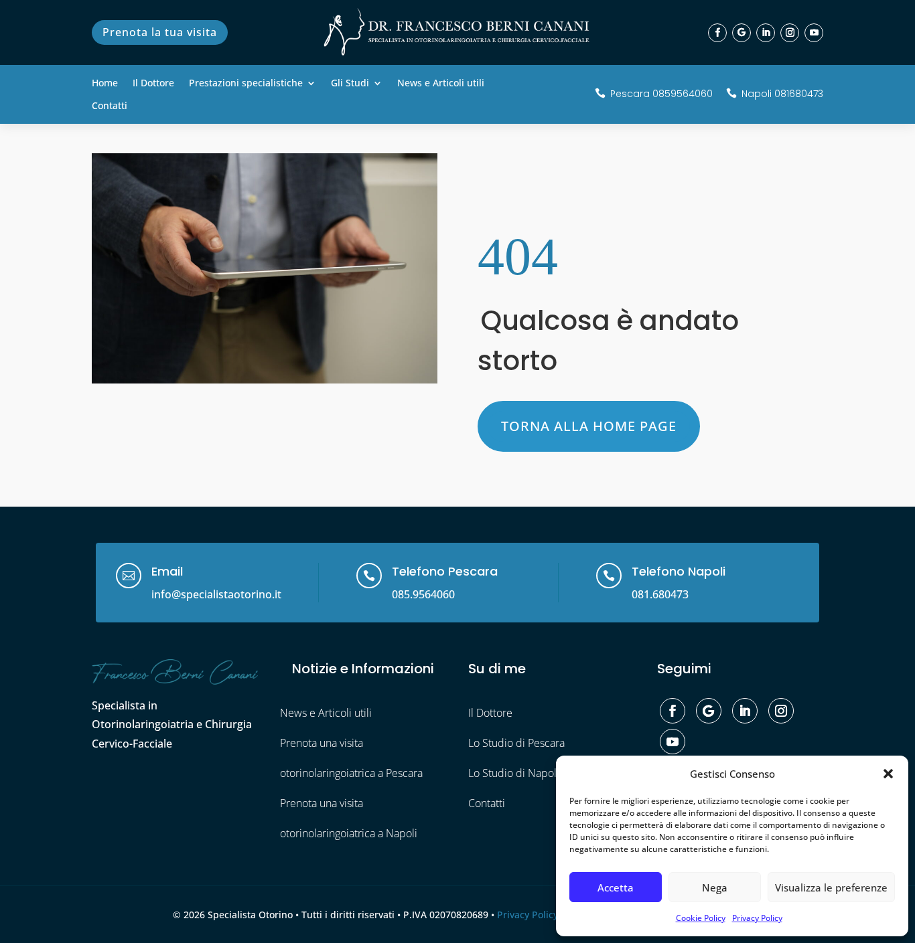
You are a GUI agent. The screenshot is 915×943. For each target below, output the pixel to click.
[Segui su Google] (741, 32)
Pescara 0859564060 (661, 93)
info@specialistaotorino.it (216, 594)
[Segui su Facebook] (717, 32)
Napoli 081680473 (782, 93)
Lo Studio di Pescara (516, 743)
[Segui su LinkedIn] (765, 32)
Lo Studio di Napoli (513, 773)
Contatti (109, 106)
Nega (714, 887)
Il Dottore (153, 83)
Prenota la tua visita (159, 32)
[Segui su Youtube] (813, 32)
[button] (888, 773)
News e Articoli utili (440, 83)
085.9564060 (423, 594)
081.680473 (660, 594)
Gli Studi (350, 83)
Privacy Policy (757, 918)
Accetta (615, 887)
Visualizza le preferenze (831, 887)
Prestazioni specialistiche (246, 83)
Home (105, 83)
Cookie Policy (700, 918)
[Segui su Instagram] (789, 32)
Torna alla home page (589, 426)
